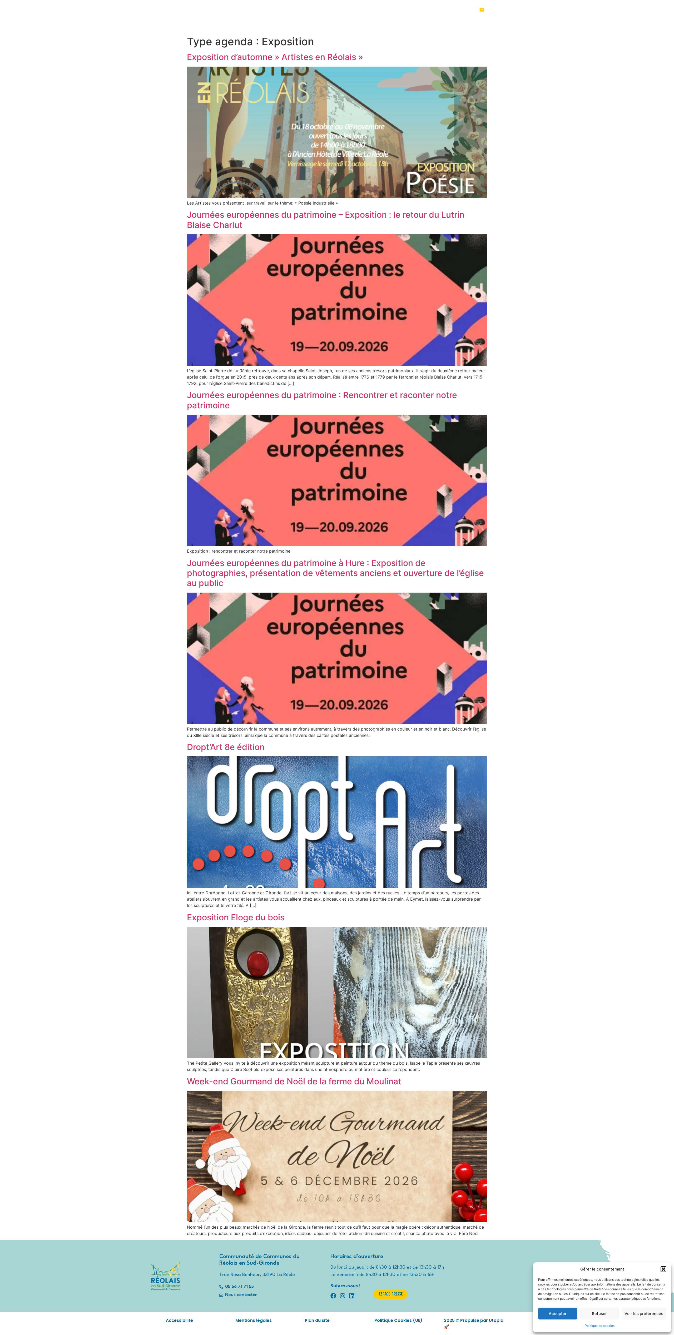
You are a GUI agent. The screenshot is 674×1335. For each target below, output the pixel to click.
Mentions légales (253, 1320)
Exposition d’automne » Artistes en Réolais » (275, 57)
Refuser (599, 1313)
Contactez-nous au (440, 9)
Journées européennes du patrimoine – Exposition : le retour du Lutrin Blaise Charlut (325, 220)
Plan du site (317, 1320)
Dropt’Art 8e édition (226, 747)
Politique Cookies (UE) (398, 1320)
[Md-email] (481, 9)
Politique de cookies (599, 1326)
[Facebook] (495, 9)
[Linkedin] (513, 9)
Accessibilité (179, 1320)
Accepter (558, 1313)
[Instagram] (504, 9)
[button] (663, 1269)
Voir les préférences (644, 1313)
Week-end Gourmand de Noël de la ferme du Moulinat (294, 1081)
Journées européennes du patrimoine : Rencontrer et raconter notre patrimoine (322, 400)
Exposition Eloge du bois (236, 917)
